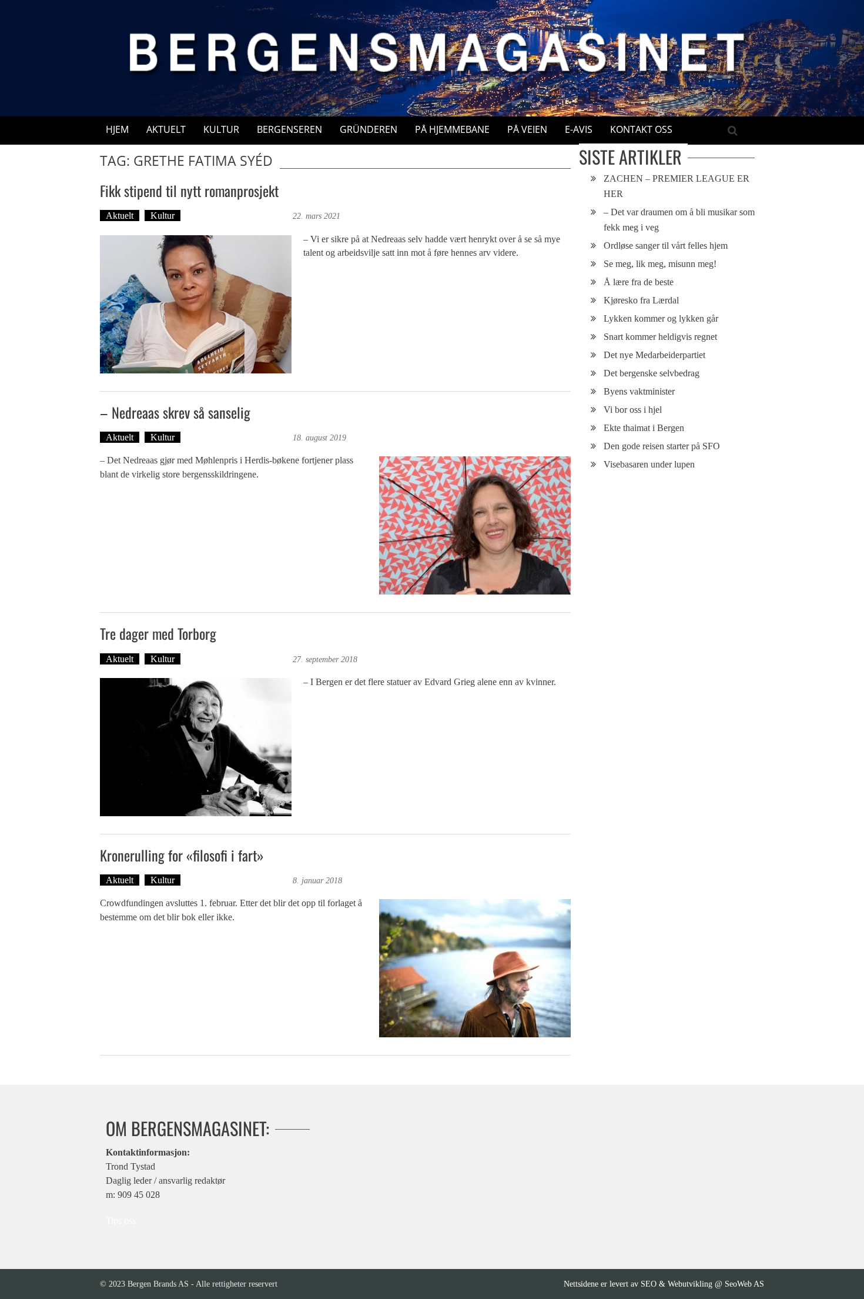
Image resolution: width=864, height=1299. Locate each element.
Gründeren (368, 129)
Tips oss (121, 1220)
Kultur (221, 129)
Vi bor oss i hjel (633, 410)
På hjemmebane (452, 129)
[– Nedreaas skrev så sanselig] (475, 525)
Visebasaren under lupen (649, 464)
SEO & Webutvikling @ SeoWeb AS (702, 1283)
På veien (527, 129)
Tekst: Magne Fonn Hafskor (238, 216)
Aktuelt (166, 129)
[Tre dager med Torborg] (196, 747)
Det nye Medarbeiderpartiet (654, 355)
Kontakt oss (641, 129)
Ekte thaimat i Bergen (644, 428)
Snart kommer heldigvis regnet (660, 337)
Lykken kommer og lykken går (661, 318)
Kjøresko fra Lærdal (641, 300)
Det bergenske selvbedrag (651, 373)
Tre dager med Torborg (158, 633)
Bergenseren (289, 129)
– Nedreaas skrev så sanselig (175, 412)
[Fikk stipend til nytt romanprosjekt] (196, 304)
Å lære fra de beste (639, 282)
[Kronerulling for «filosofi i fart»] (475, 968)
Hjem (117, 129)
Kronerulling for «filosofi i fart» (182, 855)
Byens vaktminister (639, 391)
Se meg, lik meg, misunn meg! (660, 264)
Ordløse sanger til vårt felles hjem (666, 246)
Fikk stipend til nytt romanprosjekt (189, 190)
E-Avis (578, 129)
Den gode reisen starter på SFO (662, 446)
